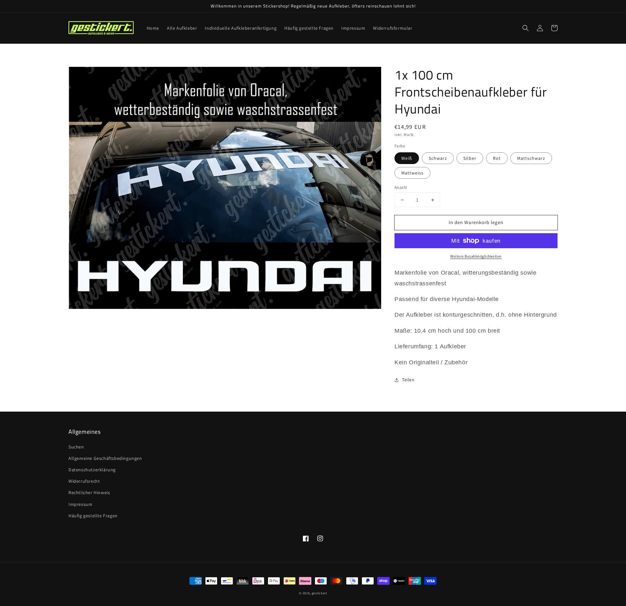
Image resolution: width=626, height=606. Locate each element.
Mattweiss (412, 173)
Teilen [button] (408, 380)
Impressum (80, 504)
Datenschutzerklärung (92, 470)
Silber (469, 158)
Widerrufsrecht (84, 481)
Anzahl (401, 187)
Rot (497, 158)
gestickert (319, 593)
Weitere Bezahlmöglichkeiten (476, 256)
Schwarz (438, 158)
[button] (525, 28)
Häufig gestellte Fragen (93, 516)
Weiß (406, 158)
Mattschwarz (531, 158)
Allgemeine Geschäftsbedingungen (105, 458)
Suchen (76, 447)
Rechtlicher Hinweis (89, 492)
